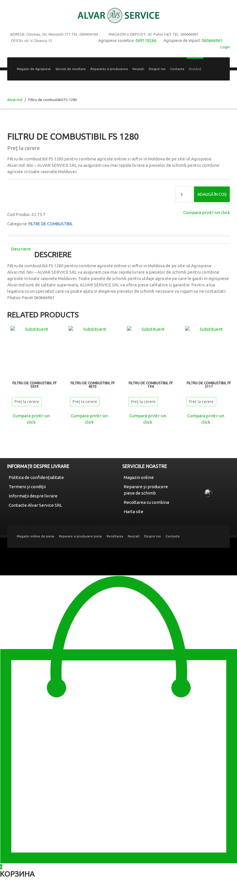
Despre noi (157, 69)
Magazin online (139, 477)
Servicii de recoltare (70, 69)
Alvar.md (14, 100)
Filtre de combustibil (51, 224)
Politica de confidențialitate (36, 477)
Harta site (133, 511)
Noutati (138, 69)
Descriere (21, 248)
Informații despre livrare (33, 495)
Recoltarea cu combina (146, 502)
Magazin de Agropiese (34, 69)
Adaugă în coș (211, 194)
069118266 (146, 40)
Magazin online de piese (35, 536)
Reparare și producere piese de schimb (146, 489)
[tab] (20, 249)
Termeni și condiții (27, 486)
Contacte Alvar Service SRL (35, 505)
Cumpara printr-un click (206, 212)
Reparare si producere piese (80, 536)
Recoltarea (115, 536)
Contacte (177, 69)
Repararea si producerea (109, 69)
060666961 (212, 40)
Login (225, 47)
